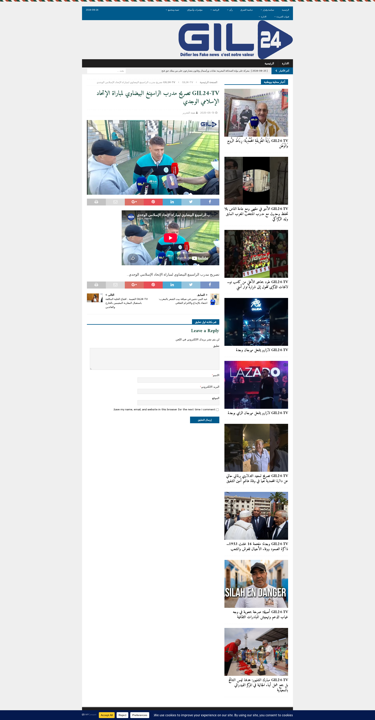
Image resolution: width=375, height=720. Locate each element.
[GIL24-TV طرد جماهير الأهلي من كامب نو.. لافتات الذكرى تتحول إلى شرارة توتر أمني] (256, 254)
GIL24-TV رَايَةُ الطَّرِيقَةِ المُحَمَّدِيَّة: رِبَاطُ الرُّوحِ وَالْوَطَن (257, 144)
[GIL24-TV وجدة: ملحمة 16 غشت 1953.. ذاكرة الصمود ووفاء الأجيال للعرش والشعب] (256, 516)
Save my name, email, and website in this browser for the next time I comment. (164, 409)
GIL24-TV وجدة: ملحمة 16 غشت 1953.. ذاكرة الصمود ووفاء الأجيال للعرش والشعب (257, 547)
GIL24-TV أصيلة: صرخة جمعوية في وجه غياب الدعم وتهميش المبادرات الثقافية (260, 615)
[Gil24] (187, 57)
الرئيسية (285, 10)
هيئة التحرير (189, 113)
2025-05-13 (207, 113)
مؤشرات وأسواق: (195, 10)
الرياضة (216, 10)
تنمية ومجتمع (173, 10)
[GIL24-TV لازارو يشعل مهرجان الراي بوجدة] (256, 385)
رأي (231, 10)
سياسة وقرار (268, 10)
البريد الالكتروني (210, 387)
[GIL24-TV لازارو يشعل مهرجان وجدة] (256, 322)
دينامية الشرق (246, 10)
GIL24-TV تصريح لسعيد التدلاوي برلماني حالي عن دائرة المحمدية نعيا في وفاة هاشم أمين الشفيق (257, 479)
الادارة (263, 16)
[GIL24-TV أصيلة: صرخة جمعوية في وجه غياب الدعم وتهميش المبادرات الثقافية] (256, 584)
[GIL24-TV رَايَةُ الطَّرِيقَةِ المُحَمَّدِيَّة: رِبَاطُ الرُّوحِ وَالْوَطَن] (256, 113)
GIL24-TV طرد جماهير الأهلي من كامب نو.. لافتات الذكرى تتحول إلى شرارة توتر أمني (257, 285)
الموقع (215, 398)
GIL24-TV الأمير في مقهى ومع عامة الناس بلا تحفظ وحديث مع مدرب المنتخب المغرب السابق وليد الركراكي (256, 214)
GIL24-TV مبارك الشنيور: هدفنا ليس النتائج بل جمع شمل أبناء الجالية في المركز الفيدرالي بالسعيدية (258, 685)
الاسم (216, 375)
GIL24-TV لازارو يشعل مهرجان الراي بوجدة (258, 413)
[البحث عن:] (106, 70)
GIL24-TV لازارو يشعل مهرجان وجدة (262, 350)
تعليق (216, 346)
